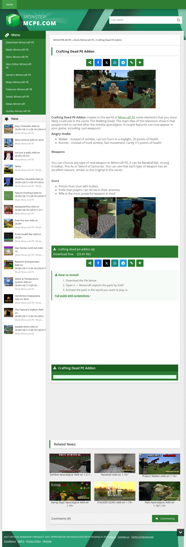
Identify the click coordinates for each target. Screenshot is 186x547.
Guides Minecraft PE (18, 111)
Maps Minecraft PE (17, 82)
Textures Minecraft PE (19, 89)
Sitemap (47, 541)
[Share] (89, 62)
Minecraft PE (126, 117)
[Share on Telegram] (123, 62)
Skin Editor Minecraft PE (18, 65)
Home (9, 4)
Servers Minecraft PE (18, 75)
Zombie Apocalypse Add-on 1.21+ (70, 474)
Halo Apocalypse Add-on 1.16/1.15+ (159, 504)
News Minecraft (15, 104)
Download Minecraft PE (20, 42)
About (112, 536)
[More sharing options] (139, 62)
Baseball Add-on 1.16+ (114, 474)
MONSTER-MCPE (62, 40)
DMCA (21, 541)
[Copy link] (131, 62)
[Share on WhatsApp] (114, 62)
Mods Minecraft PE (17, 49)
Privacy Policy (33, 541)
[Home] (40, 20)
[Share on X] (106, 62)
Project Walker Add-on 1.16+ (159, 476)
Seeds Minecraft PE (17, 96)
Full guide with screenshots (72, 295)
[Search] (178, 20)
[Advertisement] (114, 332)
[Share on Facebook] (98, 62)
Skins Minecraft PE (17, 57)
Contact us (123, 536)
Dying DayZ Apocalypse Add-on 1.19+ (70, 504)
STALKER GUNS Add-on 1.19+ (114, 502)
